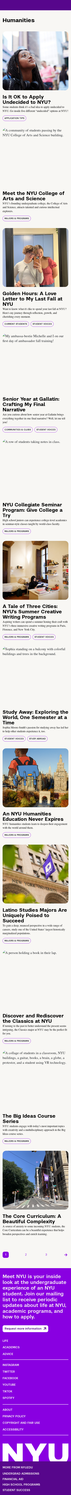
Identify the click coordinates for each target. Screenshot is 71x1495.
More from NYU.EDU (18, 1467)
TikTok (7, 1391)
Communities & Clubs (17, 429)
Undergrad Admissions (21, 1473)
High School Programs (21, 1484)
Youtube (9, 1385)
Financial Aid (13, 1479)
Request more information (23, 1328)
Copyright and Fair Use (21, 1423)
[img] (35, 60)
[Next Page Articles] (65, 1255)
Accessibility (13, 1429)
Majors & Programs (16, 218)
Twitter (9, 1372)
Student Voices (42, 324)
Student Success (16, 1490)
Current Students (15, 324)
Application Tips (14, 118)
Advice (8, 1354)
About (7, 1410)
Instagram (11, 1365)
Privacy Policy (14, 1416)
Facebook (10, 1378)
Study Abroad (37, 738)
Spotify (8, 1398)
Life (5, 1341)
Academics (11, 1347)
